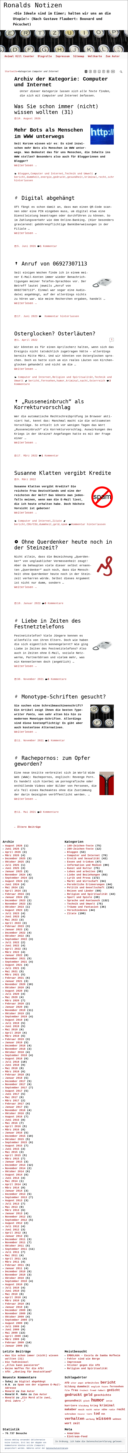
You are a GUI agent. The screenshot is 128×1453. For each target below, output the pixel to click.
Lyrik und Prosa (79, 878)
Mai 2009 (11, 1333)
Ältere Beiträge (27, 827)
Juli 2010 (12, 1287)
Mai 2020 (11, 997)
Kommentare (54, 603)
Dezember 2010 (15, 1271)
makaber (71, 1409)
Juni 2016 (12, 1120)
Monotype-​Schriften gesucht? (64, 697)
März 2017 (12, 1100)
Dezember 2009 (15, 1310)
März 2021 (12, 974)
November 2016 (15, 1110)
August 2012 (13, 1223)
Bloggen (23, 173)
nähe (104, 1409)
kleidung (84, 1406)
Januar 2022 (13, 955)
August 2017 (13, 1091)
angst (80, 1383)
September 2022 (16, 939)
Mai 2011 (11, 1255)
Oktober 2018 (14, 1052)
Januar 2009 (13, 1346)
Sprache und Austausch (83, 900)
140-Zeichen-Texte (80, 845)
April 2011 (13, 1258)
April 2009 (13, 1336)
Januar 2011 (13, 1268)
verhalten (74, 1419)
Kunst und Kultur (79, 868)
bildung (70, 1386)
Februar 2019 (14, 1039)
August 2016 (13, 1116)
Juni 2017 (12, 1094)
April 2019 (13, 1033)
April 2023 (13, 923)
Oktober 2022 (14, 936)
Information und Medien (84, 865)
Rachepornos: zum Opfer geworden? (52, 761)
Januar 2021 (13, 981)
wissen (103, 1418)
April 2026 (13, 852)
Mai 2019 (11, 1029)
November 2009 (15, 1313)
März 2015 (12, 1158)
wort (68, 1423)
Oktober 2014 (14, 1171)
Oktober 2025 (14, 861)
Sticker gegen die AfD (83, 1365)
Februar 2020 (14, 1003)
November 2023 (15, 903)
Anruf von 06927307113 (54, 264)
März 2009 (12, 1339)
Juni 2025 (12, 868)
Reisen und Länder (80, 891)
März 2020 (12, 1000)
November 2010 (15, 1275)
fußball (101, 1390)
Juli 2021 (12, 968)
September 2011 (16, 1249)
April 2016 (13, 1126)
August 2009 (13, 1323)
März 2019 (12, 1036)
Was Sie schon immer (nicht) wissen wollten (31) (56, 109)
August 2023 (13, 910)
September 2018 (16, 1055)
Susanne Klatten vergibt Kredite (62, 473)
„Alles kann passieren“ (22, 1365)
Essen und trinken (80, 861)
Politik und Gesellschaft (86, 887)
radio (112, 1410)
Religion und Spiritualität (72, 377)
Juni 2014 (12, 1178)
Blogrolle (45, 56)
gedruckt (59, 177)
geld (56, 524)
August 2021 (13, 965)
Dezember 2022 (15, 933)
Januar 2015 (13, 1161)
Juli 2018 (12, 1062)
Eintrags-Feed (77, 1436)
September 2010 (16, 1281)
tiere (89, 1414)
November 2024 (15, 874)
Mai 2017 (11, 1097)
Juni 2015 (12, 1149)
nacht (84, 380)
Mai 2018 (11, 1068)
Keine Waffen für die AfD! (24, 1368)
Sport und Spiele (79, 897)
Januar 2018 (13, 1078)
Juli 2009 (12, 1326)
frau (74, 1390)
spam (64, 524)
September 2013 (16, 1197)
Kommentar (48, 246)
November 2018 (15, 1049)
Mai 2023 (11, 920)
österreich (97, 380)
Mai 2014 (11, 1181)
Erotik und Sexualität (83, 858)
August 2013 (13, 1200)
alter (73, 1383)
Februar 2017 (14, 1103)
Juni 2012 (12, 1229)
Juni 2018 (12, 1065)
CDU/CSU (32, 524)
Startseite (11, 71)
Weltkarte (95, 56)
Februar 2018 (14, 1074)
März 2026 (12, 855)
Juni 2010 (12, 1291)
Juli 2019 (12, 1023)
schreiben (70, 1414)
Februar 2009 (14, 1342)
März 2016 (12, 1129)
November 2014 (15, 1168)
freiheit (84, 1390)
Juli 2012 (12, 1226)
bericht (19, 177)
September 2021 (16, 962)
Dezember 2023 (15, 900)
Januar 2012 (13, 1236)
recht (102, 177)
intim (109, 1401)
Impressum (63, 56)
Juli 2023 (12, 913)
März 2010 (12, 1300)
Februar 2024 (14, 894)
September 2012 (16, 1220)
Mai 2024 (11, 887)
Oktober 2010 (14, 1278)
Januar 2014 (13, 1191)
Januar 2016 (13, 1132)
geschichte (102, 1395)
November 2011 (15, 1242)
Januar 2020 (13, 1007)
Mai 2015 (11, 1152)
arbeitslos (92, 1383)
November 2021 (15, 958)
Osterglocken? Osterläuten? (54, 334)
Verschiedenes (77, 910)
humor (60, 380)
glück (86, 1401)
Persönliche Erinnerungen (86, 884)
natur (97, 1409)
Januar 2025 (13, 871)
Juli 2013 (12, 1203)
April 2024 (13, 891)
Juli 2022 (12, 942)
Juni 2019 (12, 1026)
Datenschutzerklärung (57, 1448)
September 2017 (16, 1087)
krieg (94, 1405)
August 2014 (13, 1174)
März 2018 (12, 1071)
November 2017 (15, 1084)
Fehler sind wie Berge (83, 1358)
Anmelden (73, 1433)
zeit (76, 1423)
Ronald (10, 1391)
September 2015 (16, 1142)
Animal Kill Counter (19, 56)
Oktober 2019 (14, 1013)
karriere (71, 1405)
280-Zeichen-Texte (80, 849)
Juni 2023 (12, 916)
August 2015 (13, 1145)
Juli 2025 (12, 865)
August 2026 (13, 845)
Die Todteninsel (17, 1362)
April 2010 (13, 1297)
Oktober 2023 (14, 907)
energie (46, 177)
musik (81, 1409)
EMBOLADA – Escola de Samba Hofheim (93, 1355)
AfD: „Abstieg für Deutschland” (28, 1371)
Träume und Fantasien (82, 907)
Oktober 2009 (14, 1316)
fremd (93, 1390)
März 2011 (12, 1262)
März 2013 (12, 1210)
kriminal (90, 177)
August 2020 (13, 991)
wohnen (117, 1419)
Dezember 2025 (15, 858)
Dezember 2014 (15, 1165)
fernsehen (48, 380)
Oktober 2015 (14, 1139)
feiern (104, 1387)
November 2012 (15, 1216)
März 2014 (12, 1187)
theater (81, 1414)
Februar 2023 (14, 926)
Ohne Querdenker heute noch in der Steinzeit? (63, 545)
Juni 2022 (12, 945)
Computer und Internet (47, 173)
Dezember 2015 (15, 1136)
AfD (67, 1382)
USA (103, 1414)
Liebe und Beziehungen (83, 874)
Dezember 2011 (15, 1239)
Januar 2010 (13, 1307)
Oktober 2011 (14, 1245)
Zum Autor (113, 56)
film (67, 1390)
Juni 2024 (12, 884)
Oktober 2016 (14, 1113)
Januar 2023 (13, 929)
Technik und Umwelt (79, 173)
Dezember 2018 (15, 1045)
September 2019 (16, 1016)
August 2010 (13, 1284)
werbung (90, 1419)
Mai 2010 (11, 1294)
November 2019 (15, 1010)
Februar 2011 (14, 1265)
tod (97, 1414)
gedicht (113, 1390)
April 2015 (13, 1155)
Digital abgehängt (48, 198)
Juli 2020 (12, 994)
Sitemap (78, 56)
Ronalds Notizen (33, 5)
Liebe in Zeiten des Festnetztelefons (47, 624)
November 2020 (15, 984)
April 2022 (13, 949)
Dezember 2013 (15, 1194)
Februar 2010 (14, 1304)
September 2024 (16, 878)
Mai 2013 (11, 1207)
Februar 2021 (14, 978)
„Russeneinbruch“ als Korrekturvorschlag (49, 404)
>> (113, 71)
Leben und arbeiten (81, 871)
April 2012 (13, 1233)
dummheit (33, 177)
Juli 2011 (12, 1252)
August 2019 (13, 1020)
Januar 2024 (13, 897)
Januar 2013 (13, 1213)
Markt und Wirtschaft (82, 881)
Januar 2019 (13, 1042)
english (95, 1387)
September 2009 (16, 1320)
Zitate (57, 521)
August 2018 (13, 1058)
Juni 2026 (12, 849)
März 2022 (12, 952)
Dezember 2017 (15, 1081)
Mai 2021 (11, 971)
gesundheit (75, 177)
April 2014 (13, 1184)
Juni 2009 (12, 1329)
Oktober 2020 (14, 987)
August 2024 (13, 881)
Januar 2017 (13, 1107)
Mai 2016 (11, 1123)
